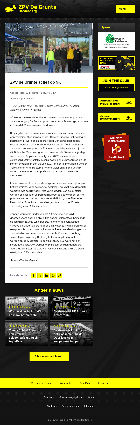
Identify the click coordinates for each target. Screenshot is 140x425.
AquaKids (85, 383)
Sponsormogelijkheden (71, 397)
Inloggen (89, 406)
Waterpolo (65, 383)
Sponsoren (49, 397)
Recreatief (103, 383)
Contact (92, 397)
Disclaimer (52, 406)
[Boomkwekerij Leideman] (116, 41)
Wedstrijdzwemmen (23, 98)
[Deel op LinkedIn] (46, 275)
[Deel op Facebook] (33, 275)
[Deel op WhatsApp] (53, 275)
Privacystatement (71, 406)
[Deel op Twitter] (40, 275)
